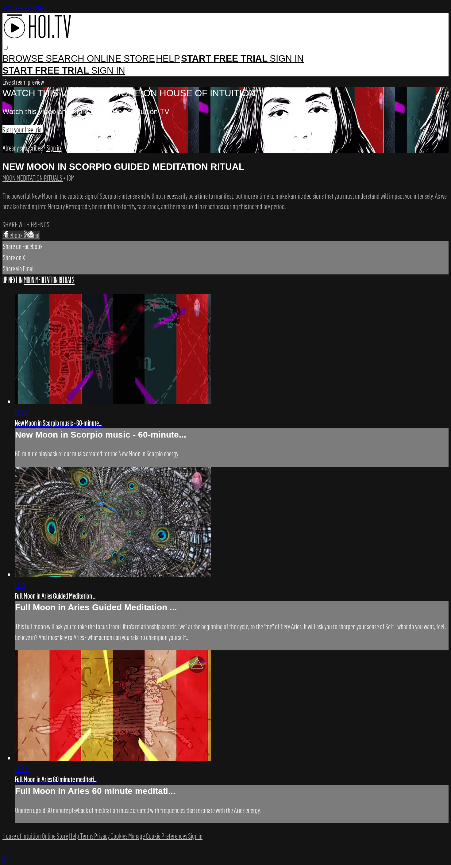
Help (168, 58)
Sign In (108, 70)
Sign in (287, 58)
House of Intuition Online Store (35, 835)
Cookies (119, 835)
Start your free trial (22, 129)
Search (66, 58)
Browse (24, 58)
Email (33, 235)
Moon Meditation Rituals (32, 177)
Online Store (121, 58)
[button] (6, 48)
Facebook (13, 235)
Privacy (102, 835)
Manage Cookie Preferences (158, 835)
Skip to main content (24, 7)
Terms (87, 835)
